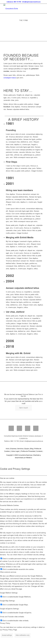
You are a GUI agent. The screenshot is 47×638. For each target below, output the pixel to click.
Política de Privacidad (28, 451)
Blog (31, 448)
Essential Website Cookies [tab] (9, 505)
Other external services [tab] (8, 572)
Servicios (20, 448)
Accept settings (7, 635)
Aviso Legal (15, 451)
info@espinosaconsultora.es (31, 2)
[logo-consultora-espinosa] (19, 8)
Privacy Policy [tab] (5, 623)
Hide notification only (22, 635)
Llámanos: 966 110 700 (14, 2)
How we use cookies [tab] (7, 478)
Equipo (26, 448)
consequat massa (9, 77)
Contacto (39, 451)
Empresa (13, 448)
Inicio (7, 448)
